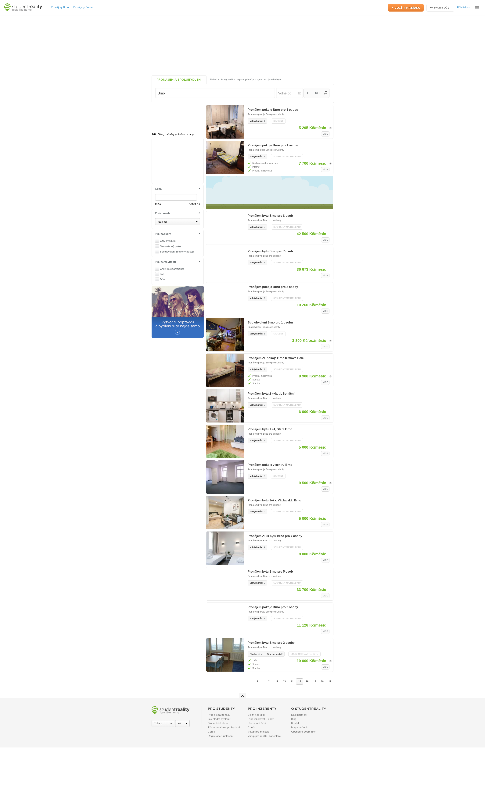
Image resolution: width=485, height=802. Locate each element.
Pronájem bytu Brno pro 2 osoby (271, 642)
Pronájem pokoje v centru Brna (270, 464)
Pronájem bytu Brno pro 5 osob (270, 571)
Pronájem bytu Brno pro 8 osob (270, 215)
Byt (162, 274)
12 (276, 681)
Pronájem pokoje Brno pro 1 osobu (273, 109)
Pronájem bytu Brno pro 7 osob (270, 251)
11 (269, 681)
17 (314, 681)
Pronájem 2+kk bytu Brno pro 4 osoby (275, 536)
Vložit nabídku (256, 714)
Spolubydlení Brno (257, 327)
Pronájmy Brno (60, 7)
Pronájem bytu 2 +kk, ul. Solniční (271, 393)
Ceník (211, 731)
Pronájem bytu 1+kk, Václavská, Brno (274, 500)
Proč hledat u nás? (219, 714)
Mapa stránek (299, 727)
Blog (293, 718)
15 (299, 681)
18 (322, 681)
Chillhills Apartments (172, 268)
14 (292, 681)
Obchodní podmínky (303, 731)
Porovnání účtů (257, 723)
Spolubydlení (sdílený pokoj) (177, 251)
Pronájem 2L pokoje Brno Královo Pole (276, 358)
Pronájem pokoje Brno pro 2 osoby (273, 286)
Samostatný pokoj (170, 246)
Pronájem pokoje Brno (259, 114)
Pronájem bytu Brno (258, 220)
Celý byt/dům (168, 240)
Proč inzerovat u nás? (261, 718)
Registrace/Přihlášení (220, 735)
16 (307, 681)
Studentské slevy (218, 723)
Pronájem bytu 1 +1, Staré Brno (270, 429)
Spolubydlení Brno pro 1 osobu (270, 322)
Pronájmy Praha (83, 7)
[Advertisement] (242, 45)
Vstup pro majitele (258, 731)
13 (284, 681)
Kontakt (295, 723)
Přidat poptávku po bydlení (224, 727)
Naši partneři (299, 714)
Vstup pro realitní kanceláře (264, 735)
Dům (163, 279)
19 (330, 681)
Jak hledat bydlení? (219, 718)
